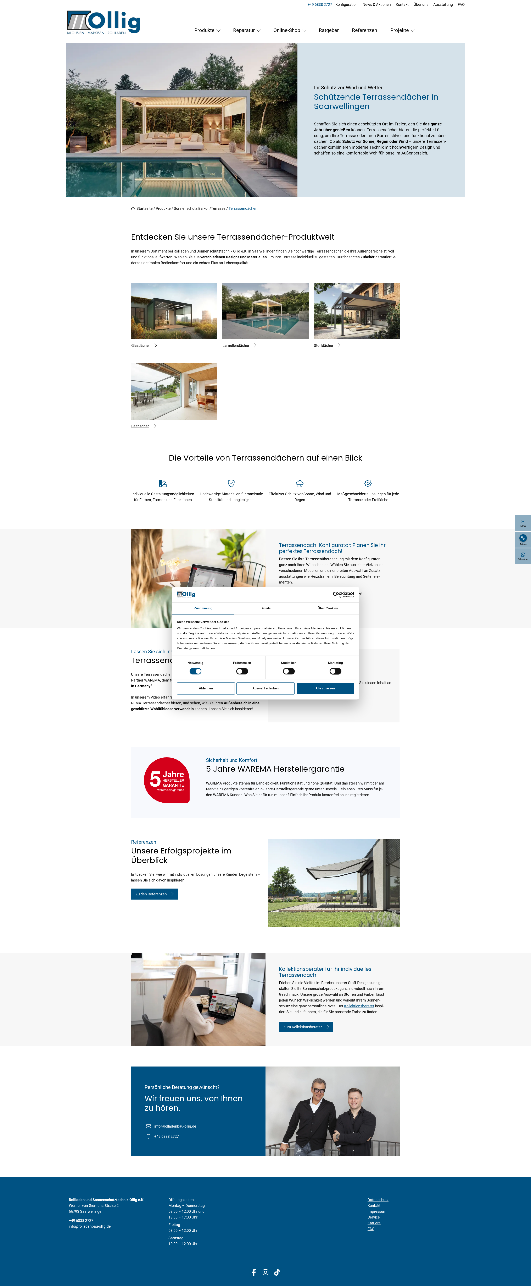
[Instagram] (265, 1272)
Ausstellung (443, 4)
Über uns (421, 4)
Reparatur (244, 30)
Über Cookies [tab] (328, 608)
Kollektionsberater (359, 1006)
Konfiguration (346, 4)
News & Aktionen (377, 4)
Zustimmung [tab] (203, 608)
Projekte (399, 30)
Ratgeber (329, 30)
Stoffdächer (323, 345)
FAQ (461, 4)
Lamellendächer (236, 345)
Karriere (374, 1223)
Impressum (377, 1211)
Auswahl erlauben (265, 688)
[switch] (242, 671)
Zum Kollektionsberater (302, 1027)
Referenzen (364, 30)
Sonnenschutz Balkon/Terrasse (199, 208)
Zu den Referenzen (151, 894)
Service (374, 1217)
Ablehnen (206, 688)
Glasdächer (140, 345)
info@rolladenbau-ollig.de (175, 1126)
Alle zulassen (325, 688)
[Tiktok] (277, 1272)
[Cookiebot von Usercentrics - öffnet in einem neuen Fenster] (336, 594)
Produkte (204, 30)
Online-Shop (286, 30)
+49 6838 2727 (320, 4)
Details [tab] (266, 608)
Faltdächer (140, 426)
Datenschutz (378, 1200)
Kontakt (402, 4)
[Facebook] (254, 1272)
